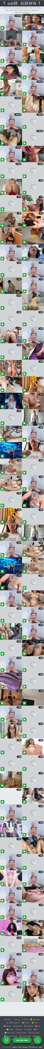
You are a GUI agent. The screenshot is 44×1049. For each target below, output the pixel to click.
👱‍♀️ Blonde (7, 1026)
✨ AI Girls (36, 1036)
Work (20, 1047)
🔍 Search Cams (34, 1043)
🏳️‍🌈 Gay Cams (22, 1033)
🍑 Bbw (37, 1026)
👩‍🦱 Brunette (17, 1026)
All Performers (33, 1047)
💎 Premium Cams (10, 1036)
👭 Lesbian (28, 1029)
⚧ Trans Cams (34, 1033)
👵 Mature (26, 1023)
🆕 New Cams (10, 1033)
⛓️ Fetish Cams (25, 1036)
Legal (40, 1047)
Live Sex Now (22, 1040)
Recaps (25, 1047)
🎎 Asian (7, 1019)
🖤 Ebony (15, 1019)
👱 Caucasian (35, 1019)
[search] (37, 1040)
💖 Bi (36, 1029)
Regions (14, 1047)
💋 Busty (18, 1029)
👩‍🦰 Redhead (28, 1026)
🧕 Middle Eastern (13, 1023)
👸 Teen (35, 1023)
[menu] (6, 1040)
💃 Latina (24, 1019)
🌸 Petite (9, 1029)
